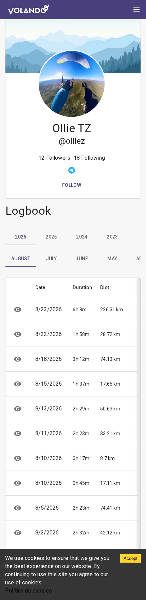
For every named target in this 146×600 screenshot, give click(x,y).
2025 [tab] (51, 237)
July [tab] (51, 258)
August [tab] (20, 258)
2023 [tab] (112, 237)
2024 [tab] (82, 237)
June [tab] (81, 258)
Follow (71, 185)
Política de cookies (28, 590)
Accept (131, 558)
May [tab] (112, 258)
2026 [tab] (20, 237)
